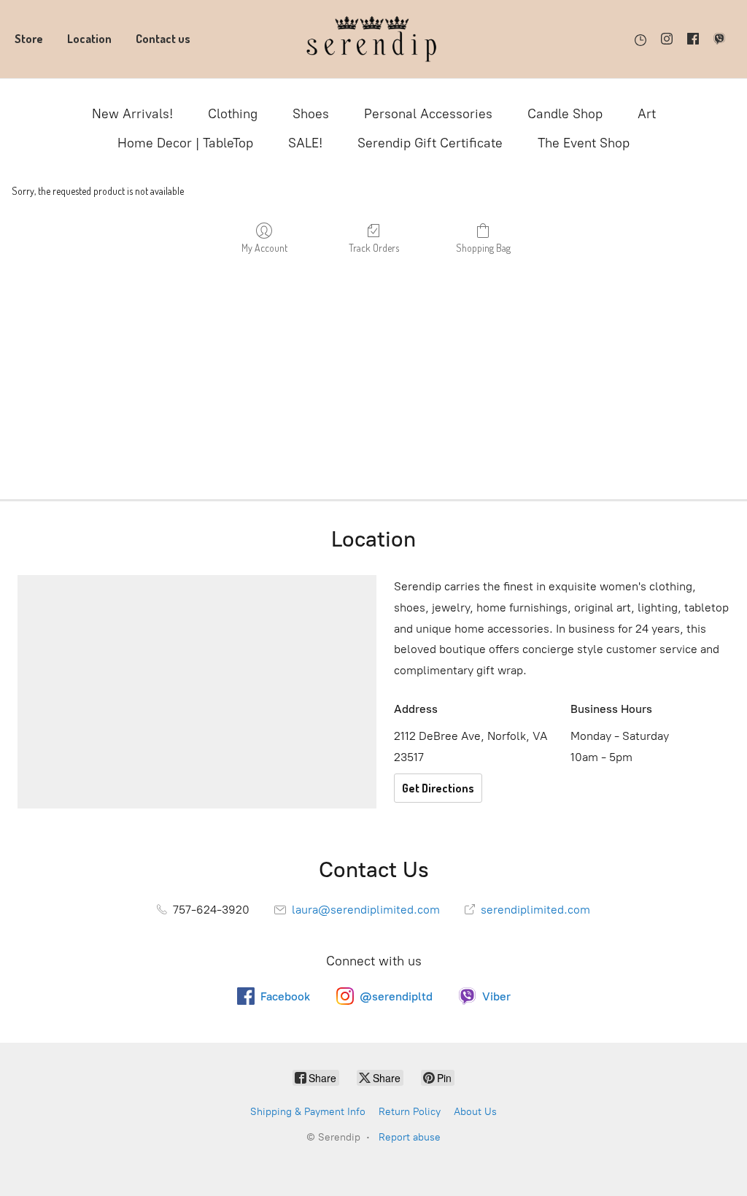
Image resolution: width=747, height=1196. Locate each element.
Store (29, 38)
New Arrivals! (132, 114)
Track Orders (374, 248)
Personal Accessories (428, 114)
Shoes (311, 114)
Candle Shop (565, 114)
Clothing (233, 114)
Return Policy (410, 1112)
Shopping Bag (483, 248)
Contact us (163, 38)
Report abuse (410, 1137)
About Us (475, 1112)
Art (647, 114)
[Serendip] (373, 39)
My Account (264, 248)
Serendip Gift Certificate (430, 143)
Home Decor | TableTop (185, 143)
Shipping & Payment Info (307, 1112)
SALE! (305, 143)
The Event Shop (584, 143)
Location (89, 38)
